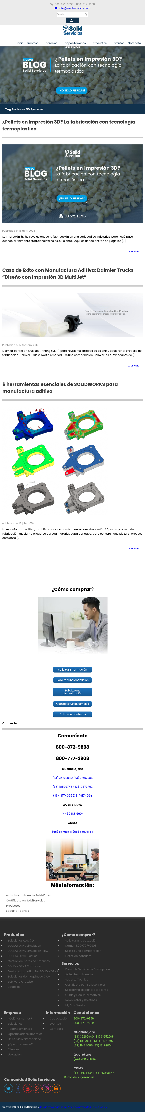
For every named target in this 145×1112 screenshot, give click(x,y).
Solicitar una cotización (81, 941)
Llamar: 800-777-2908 (81, 946)
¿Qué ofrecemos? (20, 1044)
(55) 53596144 (83, 832)
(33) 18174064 (82, 796)
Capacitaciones (75, 43)
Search (60, 14)
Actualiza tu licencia (79, 974)
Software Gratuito (20, 982)
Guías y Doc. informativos (83, 995)
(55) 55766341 (62, 832)
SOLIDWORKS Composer (25, 966)
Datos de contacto (78, 956)
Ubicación (15, 1054)
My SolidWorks (75, 1005)
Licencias (14, 987)
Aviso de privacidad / (80, 1107)
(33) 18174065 (62, 796)
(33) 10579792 (82, 787)
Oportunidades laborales (25, 1034)
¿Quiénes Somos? (20, 1018)
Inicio (20, 43)
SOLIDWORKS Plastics (22, 956)
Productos (100, 43)
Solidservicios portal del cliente (86, 990)
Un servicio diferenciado (24, 1039)
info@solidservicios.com (75, 8)
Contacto (134, 43)
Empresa (33, 43)
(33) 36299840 (63, 778)
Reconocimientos (20, 1029)
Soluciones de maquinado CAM (29, 976)
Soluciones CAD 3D (21, 941)
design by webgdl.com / (53, 1107)
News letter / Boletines (81, 1000)
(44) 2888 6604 (73, 814)
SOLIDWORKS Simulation (24, 946)
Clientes (13, 1049)
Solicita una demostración (83, 951)
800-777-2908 (84, 1023)
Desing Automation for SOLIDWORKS (33, 971)
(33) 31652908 (83, 778)
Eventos (119, 43)
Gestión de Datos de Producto (29, 961)
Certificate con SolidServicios (85, 985)
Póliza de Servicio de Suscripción (87, 969)
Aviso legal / (100, 1107)
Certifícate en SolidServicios (25, 900)
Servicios (51, 43)
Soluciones (15, 1024)
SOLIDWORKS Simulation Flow (28, 951)
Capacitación (59, 1018)
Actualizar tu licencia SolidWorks (28, 895)
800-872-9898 (84, 1018)
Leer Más (133, 251)
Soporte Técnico (17, 911)
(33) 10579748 (62, 787)
